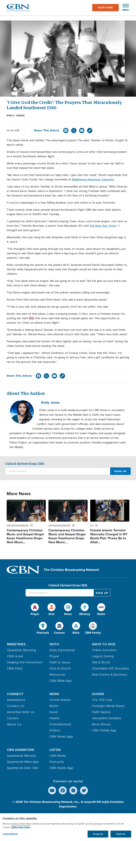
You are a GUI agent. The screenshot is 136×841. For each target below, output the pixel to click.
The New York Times (102, 226)
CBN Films (15, 668)
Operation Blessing (21, 650)
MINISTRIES (16, 644)
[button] (124, 7)
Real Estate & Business (109, 675)
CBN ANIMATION (20, 749)
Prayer (54, 656)
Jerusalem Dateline (106, 718)
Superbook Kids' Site (22, 768)
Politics (55, 730)
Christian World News (108, 706)
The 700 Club (102, 700)
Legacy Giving (103, 656)
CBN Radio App (61, 768)
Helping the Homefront (24, 662)
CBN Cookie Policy (21, 827)
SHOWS (98, 693)
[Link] (89, 130)
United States (60, 700)
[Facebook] (65, 130)
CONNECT (15, 693)
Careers (13, 718)
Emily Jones (16, 115)
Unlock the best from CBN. (24, 464)
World (53, 706)
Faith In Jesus (59, 662)
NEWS (54, 693)
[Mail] (81, 130)
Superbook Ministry (21, 756)
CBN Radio (57, 756)
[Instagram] (73, 790)
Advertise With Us (21, 712)
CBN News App (61, 737)
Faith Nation (101, 712)
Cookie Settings (10, 833)
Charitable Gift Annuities (110, 668)
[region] (68, 827)
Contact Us (16, 706)
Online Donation (104, 650)
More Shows (101, 724)
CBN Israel (15, 656)
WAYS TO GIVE (103, 644)
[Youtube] (52, 790)
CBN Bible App (60, 681)
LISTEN (55, 749)
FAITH (54, 644)
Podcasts (56, 762)
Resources (57, 675)
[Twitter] (73, 130)
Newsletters (16, 700)
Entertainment (60, 724)
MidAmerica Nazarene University (93, 179)
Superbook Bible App (23, 762)
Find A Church (60, 668)
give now (105, 7)
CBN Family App (104, 730)
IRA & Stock (101, 662)
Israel (53, 712)
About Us (14, 724)
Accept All (98, 834)
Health (54, 718)
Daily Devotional (62, 650)
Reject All (120, 834)
